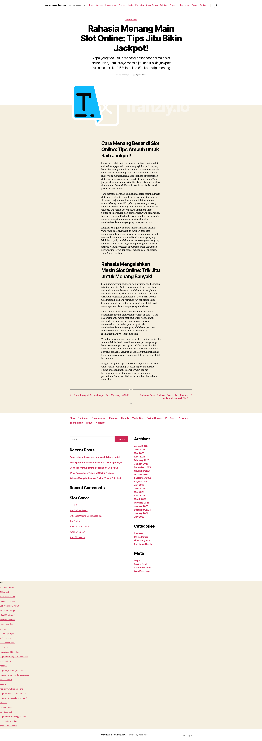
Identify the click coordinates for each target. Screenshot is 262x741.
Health (130, 5)
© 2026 (104, 735)
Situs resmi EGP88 (7, 597)
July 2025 (139, 485)
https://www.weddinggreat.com (13, 716)
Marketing (139, 5)
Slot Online (75, 521)
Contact (203, 5)
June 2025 (139, 488)
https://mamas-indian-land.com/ (13, 693)
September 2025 (142, 478)
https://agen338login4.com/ (11, 670)
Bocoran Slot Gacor (79, 526)
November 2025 (142, 471)
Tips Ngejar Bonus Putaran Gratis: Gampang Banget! (96, 462)
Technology (185, 5)
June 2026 (139, 449)
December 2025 (142, 467)
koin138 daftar (6, 680)
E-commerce (110, 5)
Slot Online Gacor (79, 510)
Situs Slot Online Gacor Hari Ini (86, 516)
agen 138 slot (5, 661)
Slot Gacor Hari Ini (143, 544)
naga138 (3, 666)
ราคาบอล (3, 629)
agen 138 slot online (8, 721)
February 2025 (141, 502)
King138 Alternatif (7, 615)
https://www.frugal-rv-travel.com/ (14, 657)
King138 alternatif (7, 601)
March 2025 (140, 499)
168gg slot (4, 592)
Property (173, 5)
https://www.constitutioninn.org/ (13, 698)
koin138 (3, 703)
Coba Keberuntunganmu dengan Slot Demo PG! (94, 467)
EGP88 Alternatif (7, 587)
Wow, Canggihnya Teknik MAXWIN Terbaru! (92, 473)
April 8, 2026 (141, 75)
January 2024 (141, 513)
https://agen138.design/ (9, 652)
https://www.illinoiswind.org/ (11, 689)
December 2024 (142, 510)
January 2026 (141, 463)
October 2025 (141, 474)
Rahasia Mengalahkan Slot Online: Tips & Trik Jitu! (95, 478)
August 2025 (140, 481)
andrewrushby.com (55, 5)
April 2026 (139, 456)
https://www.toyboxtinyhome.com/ (14, 675)
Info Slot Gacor (77, 532)
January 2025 (141, 506)
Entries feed (140, 564)
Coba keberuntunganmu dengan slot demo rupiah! (95, 457)
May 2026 (139, 453)
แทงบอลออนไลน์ (6, 624)
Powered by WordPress (138, 735)
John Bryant (125, 75)
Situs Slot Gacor (77, 537)
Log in (137, 560)
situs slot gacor (142, 540)
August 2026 (141, 446)
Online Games (152, 5)
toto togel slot (6, 712)
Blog (91, 5)
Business (99, 5)
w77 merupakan (6, 638)
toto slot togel (6, 707)
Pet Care (163, 5)
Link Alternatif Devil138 (9, 606)
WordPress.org (142, 571)
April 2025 (139, 495)
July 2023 (139, 517)
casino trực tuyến (7, 633)
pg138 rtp (4, 647)
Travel (194, 5)
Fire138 (73, 505)
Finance (122, 5)
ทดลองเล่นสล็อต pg (7, 610)
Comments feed (142, 567)
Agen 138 (4, 684)
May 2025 (139, 492)
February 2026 (141, 460)
